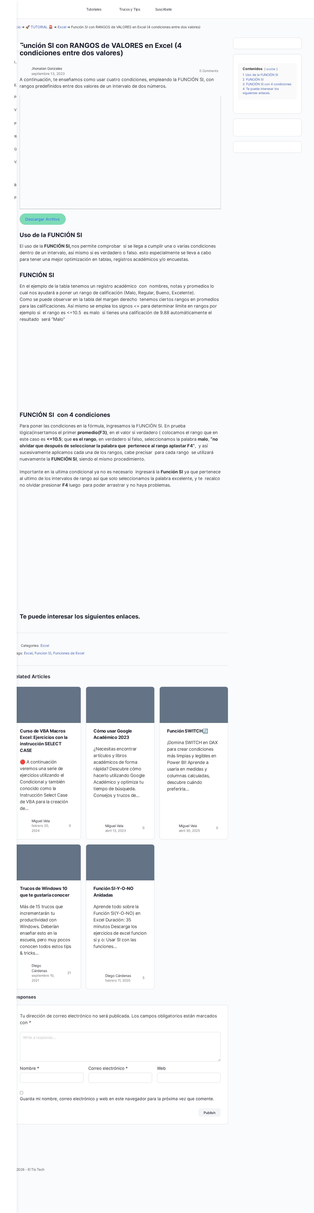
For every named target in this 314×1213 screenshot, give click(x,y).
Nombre (29, 1068)
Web (161, 1068)
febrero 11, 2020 (117, 980)
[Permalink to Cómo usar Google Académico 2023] (120, 705)
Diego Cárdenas (118, 975)
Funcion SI (43, 653)
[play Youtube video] (120, 152)
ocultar (270, 69)
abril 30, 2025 (189, 830)
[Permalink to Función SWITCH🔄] (194, 705)
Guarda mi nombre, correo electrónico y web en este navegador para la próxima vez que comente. (117, 1098)
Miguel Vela (41, 821)
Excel (62, 27)
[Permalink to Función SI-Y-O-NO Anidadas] (120, 862)
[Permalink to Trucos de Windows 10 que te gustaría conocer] (47, 862)
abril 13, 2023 (115, 830)
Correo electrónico (108, 1068)
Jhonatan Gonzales (46, 68)
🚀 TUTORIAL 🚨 (39, 27)
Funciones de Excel (68, 653)
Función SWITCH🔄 (187, 730)
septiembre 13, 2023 (48, 73)
